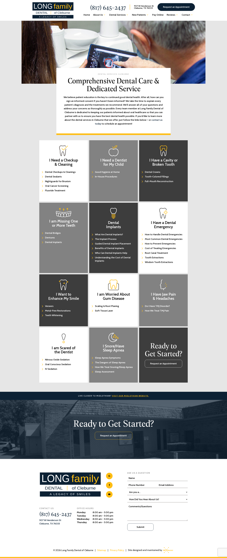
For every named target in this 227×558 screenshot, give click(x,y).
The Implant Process (106, 239)
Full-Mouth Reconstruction (159, 181)
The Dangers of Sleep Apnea (110, 362)
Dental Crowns (152, 172)
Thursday (82, 522)
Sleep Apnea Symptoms (108, 357)
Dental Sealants (53, 176)
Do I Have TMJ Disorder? (157, 306)
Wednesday (83, 519)
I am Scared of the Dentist (63, 350)
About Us (98, 14)
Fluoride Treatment (55, 190)
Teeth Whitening (54, 315)
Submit (140, 527)
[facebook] (109, 485)
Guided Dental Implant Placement (113, 243)
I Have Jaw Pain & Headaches (163, 296)
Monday (81, 512)
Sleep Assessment (104, 371)
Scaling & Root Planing (107, 306)
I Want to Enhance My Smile (63, 296)
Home (87, 14)
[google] (109, 476)
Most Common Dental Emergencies (163, 239)
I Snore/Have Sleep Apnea (113, 348)
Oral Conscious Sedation (58, 364)
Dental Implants (53, 242)
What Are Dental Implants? (109, 234)
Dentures (50, 237)
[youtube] (109, 494)
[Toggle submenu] (104, 15)
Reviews (171, 14)
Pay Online (158, 14)
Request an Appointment (176, 7)
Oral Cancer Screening (56, 185)
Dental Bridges (53, 233)
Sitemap (101, 550)
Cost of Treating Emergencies (160, 248)
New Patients (139, 14)
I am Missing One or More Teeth (63, 223)
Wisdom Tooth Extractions (159, 262)
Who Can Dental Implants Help (111, 253)
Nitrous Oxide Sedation (57, 359)
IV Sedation (51, 368)
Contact (186, 14)
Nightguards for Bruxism (58, 181)
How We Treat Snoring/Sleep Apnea (114, 367)
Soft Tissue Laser (104, 310)
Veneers (49, 306)
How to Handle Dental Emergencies (163, 234)
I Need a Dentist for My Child (113, 162)
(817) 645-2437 (108, 7)
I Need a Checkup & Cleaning (63, 162)
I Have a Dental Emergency (163, 224)
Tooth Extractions (154, 257)
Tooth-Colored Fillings (157, 176)
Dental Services (117, 14)
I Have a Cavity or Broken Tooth (163, 162)
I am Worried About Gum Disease (113, 296)
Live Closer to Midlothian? (113, 396)
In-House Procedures (106, 176)
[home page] (53, 10)
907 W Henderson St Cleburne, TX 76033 (144, 7)
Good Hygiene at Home (107, 172)
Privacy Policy (117, 550)
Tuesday (81, 515)
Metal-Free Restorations (58, 310)
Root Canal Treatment (156, 253)
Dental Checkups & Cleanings (60, 172)
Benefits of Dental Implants (109, 248)
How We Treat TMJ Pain (157, 310)
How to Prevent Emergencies (160, 243)
